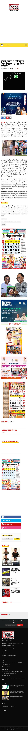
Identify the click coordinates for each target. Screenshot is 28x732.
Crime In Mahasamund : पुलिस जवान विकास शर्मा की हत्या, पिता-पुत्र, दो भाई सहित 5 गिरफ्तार (11, 562)
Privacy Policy (21, 621)
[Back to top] (24, 728)
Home (4, 621)
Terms (14, 621)
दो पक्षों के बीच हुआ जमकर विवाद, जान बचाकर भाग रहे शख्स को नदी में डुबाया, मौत (15, 570)
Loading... (4, 432)
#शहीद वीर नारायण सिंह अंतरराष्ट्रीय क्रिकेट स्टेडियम (11, 221)
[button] (2, 45)
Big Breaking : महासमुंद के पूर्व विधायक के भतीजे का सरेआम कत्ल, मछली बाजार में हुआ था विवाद (15, 581)
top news (3, 224)
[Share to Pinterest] (7, 118)
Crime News (5, 707)
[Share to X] (4, 118)
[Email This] (10, 118)
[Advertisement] (14, 27)
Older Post (12, 421)
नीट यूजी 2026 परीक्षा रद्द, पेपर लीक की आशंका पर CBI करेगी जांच (17, 686)
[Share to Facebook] (2, 118)
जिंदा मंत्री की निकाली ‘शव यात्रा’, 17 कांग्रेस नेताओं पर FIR (16, 697)
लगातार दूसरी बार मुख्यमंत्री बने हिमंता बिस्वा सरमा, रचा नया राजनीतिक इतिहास (17, 691)
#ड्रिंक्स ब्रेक (4, 219)
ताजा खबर (12, 707)
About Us (9, 621)
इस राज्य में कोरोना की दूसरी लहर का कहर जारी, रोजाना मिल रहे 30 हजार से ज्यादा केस (15, 591)
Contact (13, 622)
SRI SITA (17, 69)
